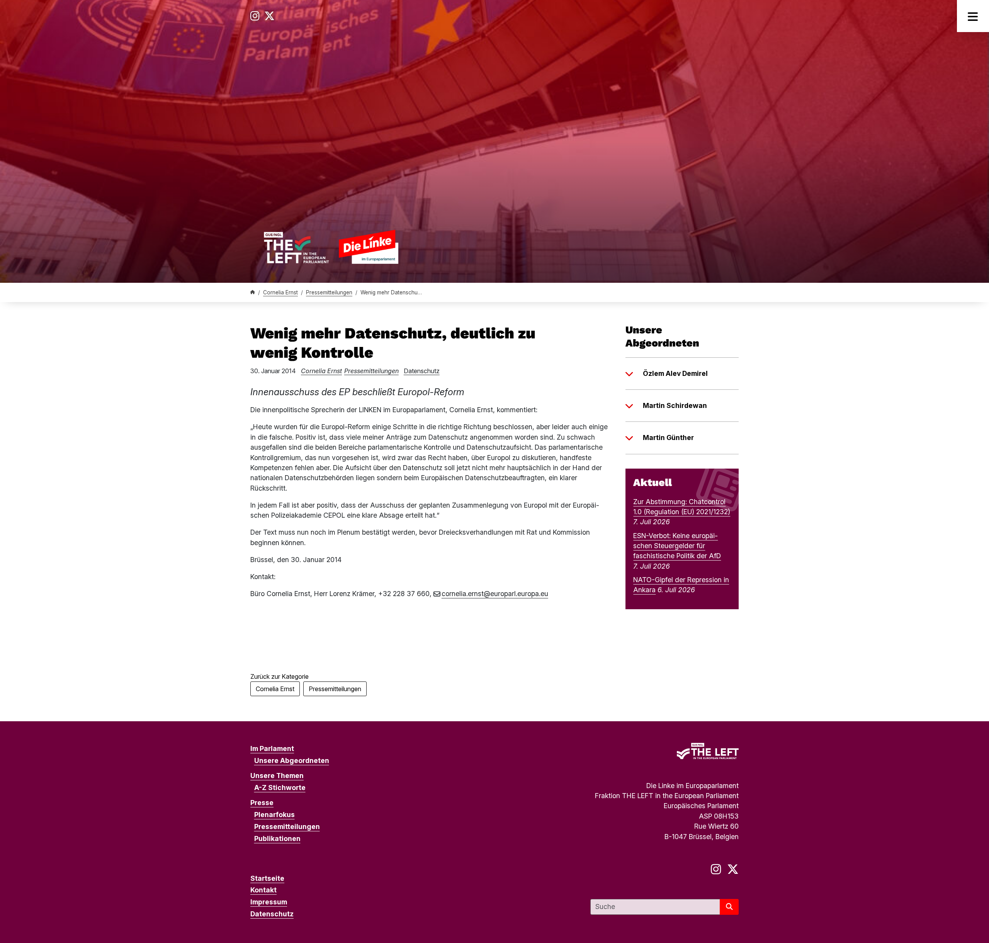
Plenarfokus (274, 814)
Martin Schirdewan (675, 405)
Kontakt (263, 890)
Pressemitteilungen (329, 292)
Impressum (268, 902)
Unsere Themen (277, 775)
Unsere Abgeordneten (291, 760)
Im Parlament (272, 748)
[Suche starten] (729, 907)
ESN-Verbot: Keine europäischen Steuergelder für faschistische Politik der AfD (677, 546)
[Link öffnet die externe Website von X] (269, 16)
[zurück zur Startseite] (330, 246)
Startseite (267, 878)
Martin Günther (668, 437)
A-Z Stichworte (280, 787)
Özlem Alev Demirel (675, 373)
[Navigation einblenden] (973, 16)
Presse (262, 803)
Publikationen (277, 838)
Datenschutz (422, 371)
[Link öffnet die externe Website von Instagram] (255, 16)
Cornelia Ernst (280, 292)
